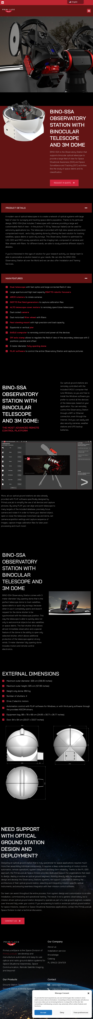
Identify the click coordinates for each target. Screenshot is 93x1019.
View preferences (80, 1012)
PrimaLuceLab (10, 953)
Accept (43, 1012)
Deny (62, 1012)
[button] (88, 993)
